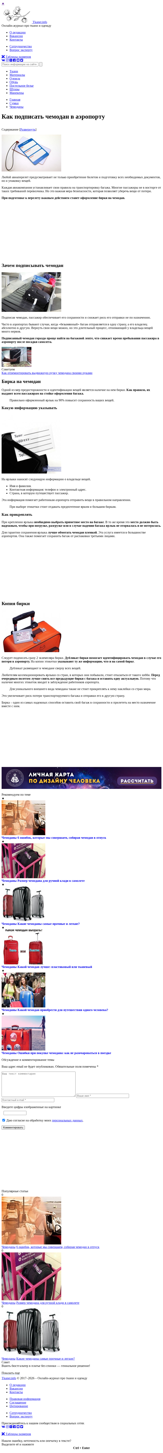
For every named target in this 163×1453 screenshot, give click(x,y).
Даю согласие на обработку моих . (44, 1120)
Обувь (14, 82)
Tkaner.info (9, 1378)
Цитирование (19, 1406)
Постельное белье (22, 85)
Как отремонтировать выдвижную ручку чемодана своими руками (47, 373)
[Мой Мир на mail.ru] (18, 60)
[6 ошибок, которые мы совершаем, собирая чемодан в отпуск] (31, 1243)
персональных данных (67, 1120)
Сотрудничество (21, 46)
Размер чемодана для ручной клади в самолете (51, 880)
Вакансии (16, 36)
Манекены (17, 93)
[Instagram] (7, 60)
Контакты (16, 39)
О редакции (18, 32)
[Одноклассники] (11, 60)
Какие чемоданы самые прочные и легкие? (48, 923)
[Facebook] (14, 60)
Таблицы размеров (18, 56)
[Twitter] (21, 60)
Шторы (14, 89)
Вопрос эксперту (21, 50)
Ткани (14, 71)
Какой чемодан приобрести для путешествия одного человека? (62, 1010)
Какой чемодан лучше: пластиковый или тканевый (54, 967)
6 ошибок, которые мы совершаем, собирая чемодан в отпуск (61, 837)
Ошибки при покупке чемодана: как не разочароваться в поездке (64, 1053)
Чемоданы (9, 837)
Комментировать (13, 1127)
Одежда (15, 78)
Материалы (17, 75)
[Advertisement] (81, 231)
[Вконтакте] (3, 60)
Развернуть (27, 129)
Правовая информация (25, 1399)
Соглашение (18, 1402)
